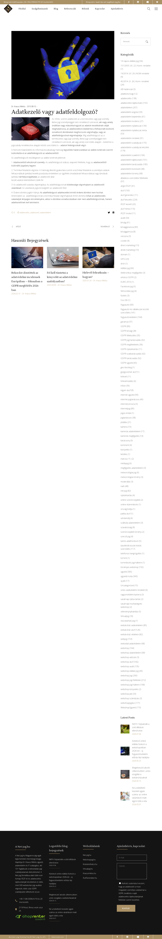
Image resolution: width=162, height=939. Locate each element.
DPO (123, 259)
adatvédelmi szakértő (130, 155)
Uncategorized (127, 585)
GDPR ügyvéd (127, 362)
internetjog (125, 408)
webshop (125, 648)
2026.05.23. (52, 886)
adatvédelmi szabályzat (131, 142)
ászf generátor (127, 195)
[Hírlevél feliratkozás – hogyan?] (98, 257)
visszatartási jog (128, 620)
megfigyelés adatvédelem (132, 468)
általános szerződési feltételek (134, 178)
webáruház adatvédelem (132, 625)
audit (123, 218)
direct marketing (128, 245)
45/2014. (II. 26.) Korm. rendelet (135, 81)
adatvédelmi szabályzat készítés (135, 147)
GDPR (123, 326)
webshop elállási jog (130, 671)
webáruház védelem (130, 634)
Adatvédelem (58, 937)
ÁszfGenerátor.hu (90, 878)
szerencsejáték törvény (131, 531)
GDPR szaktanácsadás (131, 353)
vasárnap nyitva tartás (130, 599)
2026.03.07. (52, 918)
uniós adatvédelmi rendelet (133, 590)
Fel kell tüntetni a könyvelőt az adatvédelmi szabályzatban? (62, 277)
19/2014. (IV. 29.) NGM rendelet (135, 73)
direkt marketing (128, 249)
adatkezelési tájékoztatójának (131, 896)
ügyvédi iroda (126, 576)
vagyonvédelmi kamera (131, 594)
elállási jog (125, 268)
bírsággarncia (127, 231)
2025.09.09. (51, 285)
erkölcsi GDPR (127, 277)
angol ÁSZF (126, 186)
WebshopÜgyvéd (128, 707)
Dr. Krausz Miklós (18, 106)
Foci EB (124, 300)
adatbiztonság (127, 93)
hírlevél (124, 376)
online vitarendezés (129, 504)
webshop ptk (126, 693)
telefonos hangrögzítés (131, 553)
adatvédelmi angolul (129, 112)
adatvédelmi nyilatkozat (131, 125)
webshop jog (126, 675)
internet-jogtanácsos (130, 399)
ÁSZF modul (126, 213)
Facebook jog (127, 286)
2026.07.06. (52, 865)
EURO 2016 (126, 281)
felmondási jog (127, 291)
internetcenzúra (128, 404)
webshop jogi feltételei (131, 680)
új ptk (123, 580)
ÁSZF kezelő (126, 204)
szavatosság (126, 527)
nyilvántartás (126, 495)
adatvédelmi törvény (130, 173)
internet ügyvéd (127, 394)
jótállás (124, 422)
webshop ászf (127, 661)
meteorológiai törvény (130, 477)
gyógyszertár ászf (128, 372)
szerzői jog (125, 536)
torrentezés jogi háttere (131, 562)
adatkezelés (24, 212)
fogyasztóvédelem (129, 317)
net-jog (124, 490)
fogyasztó (125, 304)
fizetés (124, 295)
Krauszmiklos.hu (89, 873)
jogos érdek (126, 413)
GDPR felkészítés (128, 335)
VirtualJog (125, 616)
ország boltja (126, 509)
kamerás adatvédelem (130, 431)
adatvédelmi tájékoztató (131, 159)
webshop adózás (128, 657)
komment (125, 445)
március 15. (126, 458)
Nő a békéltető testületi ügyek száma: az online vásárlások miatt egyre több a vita (63, 912)
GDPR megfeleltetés (130, 344)
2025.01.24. (87, 280)
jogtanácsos (126, 417)
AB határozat (127, 89)
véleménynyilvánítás (129, 611)
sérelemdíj (125, 518)
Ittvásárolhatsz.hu (90, 864)
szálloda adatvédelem (130, 522)
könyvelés (125, 449)
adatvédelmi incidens (130, 121)
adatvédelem (45, 212)
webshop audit (127, 666)
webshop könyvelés (129, 689)
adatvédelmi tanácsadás (131, 164)
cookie (124, 240)
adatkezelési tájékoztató (131, 103)
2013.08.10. (32, 106)
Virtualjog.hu (88, 869)
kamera (124, 426)
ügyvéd (124, 571)
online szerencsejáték (130, 499)
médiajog (125, 463)
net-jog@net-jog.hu (112, 2)
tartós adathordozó (129, 541)
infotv (123, 385)
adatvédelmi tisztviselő (130, 169)
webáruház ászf (128, 629)
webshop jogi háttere (130, 684)
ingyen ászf (126, 390)
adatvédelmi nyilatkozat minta (134, 130)
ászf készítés (126, 199)
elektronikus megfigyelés (131, 272)
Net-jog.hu (87, 855)
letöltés (124, 454)
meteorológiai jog (128, 472)
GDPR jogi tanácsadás (131, 340)
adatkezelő (34, 212)
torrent (124, 558)
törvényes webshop (129, 567)
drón (123, 263)
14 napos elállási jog (130, 61)
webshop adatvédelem (131, 652)
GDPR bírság (126, 330)
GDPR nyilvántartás (129, 349)
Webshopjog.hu (89, 859)
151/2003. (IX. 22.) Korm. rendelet (135, 65)
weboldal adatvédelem (131, 643)
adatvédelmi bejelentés (131, 116)
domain (124, 254)
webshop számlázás (130, 698)
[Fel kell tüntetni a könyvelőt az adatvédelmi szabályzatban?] (63, 257)
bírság (123, 222)
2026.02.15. (16, 293)
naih (122, 486)
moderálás (125, 481)
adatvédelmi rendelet (130, 138)
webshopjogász (128, 703)
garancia (124, 321)
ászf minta (125, 208)
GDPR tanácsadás (129, 358)
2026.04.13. (52, 901)
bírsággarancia (127, 227)
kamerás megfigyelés (130, 436)
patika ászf (125, 513)
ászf (122, 190)
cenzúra (124, 236)
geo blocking (126, 367)
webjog (124, 639)
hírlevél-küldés (127, 381)
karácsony (125, 440)
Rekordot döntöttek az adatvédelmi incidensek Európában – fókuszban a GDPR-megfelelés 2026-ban (26, 281)
